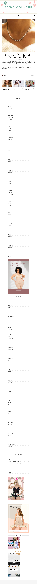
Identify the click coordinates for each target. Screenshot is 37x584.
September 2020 (10, 201)
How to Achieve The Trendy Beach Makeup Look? (16, 463)
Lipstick (9, 375)
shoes (9, 400)
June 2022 (9, 154)
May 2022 (9, 157)
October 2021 (10, 172)
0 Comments (33, 75)
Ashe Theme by (4, 582)
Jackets (9, 369)
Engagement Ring (11, 338)
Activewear (9, 300)
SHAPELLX (18, 503)
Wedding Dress (10, 442)
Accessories (9, 53)
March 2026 (10, 106)
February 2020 (10, 216)
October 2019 (10, 223)
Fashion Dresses (10, 349)
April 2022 (9, 159)
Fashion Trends (10, 353)
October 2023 (10, 124)
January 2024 (10, 119)
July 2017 (9, 254)
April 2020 (9, 212)
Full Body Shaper (10, 358)
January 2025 (10, 113)
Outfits (9, 389)
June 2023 (9, 128)
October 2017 (10, 247)
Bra (8, 325)
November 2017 (10, 245)
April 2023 (9, 132)
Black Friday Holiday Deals (12, 316)
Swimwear (9, 417)
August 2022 (10, 150)
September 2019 (10, 225)
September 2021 (10, 174)
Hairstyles (9, 364)
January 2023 (10, 139)
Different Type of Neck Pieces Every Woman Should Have (18, 56)
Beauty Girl (15, 53)
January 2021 (10, 192)
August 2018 (10, 229)
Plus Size (9, 391)
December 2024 (10, 115)
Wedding (9, 439)
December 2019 (10, 221)
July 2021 (9, 179)
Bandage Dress (10, 305)
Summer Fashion (10, 406)
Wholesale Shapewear (11, 444)
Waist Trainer (10, 435)
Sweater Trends (10, 415)
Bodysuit (9, 320)
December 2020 (10, 194)
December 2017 (10, 243)
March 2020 (10, 214)
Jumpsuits (9, 371)
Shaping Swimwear (11, 398)
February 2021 (10, 190)
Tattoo (9, 420)
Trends (9, 428)
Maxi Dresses (10, 380)
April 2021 (9, 185)
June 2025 (9, 110)
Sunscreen (9, 413)
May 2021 (9, 183)
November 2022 (10, 143)
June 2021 (9, 181)
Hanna (5, 75)
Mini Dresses (10, 382)
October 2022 (10, 146)
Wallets (9, 437)
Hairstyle (9, 362)
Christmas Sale (10, 329)
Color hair (9, 331)
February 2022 (10, 163)
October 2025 (10, 108)
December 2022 (10, 141)
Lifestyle (9, 373)
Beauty (9, 307)
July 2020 (9, 205)
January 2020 (10, 218)
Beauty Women (21, 53)
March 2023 (10, 135)
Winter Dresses (10, 446)
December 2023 (10, 121)
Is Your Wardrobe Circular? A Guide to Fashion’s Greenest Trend (18, 461)
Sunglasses (9, 411)
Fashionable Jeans (11, 356)
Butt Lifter (9, 327)
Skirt (8, 404)
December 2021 (10, 168)
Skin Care (9, 402)
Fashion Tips (27, 53)
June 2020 (9, 207)
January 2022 (10, 165)
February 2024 (10, 117)
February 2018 (10, 238)
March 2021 (10, 188)
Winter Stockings (10, 448)
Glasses (9, 360)
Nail (8, 384)
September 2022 (10, 148)
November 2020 (10, 196)
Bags (8, 303)
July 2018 (9, 232)
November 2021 (10, 170)
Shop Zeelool (18, 551)
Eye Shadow (10, 342)
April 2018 (9, 234)
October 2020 (10, 199)
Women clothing (10, 450)
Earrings (9, 336)
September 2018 (10, 227)
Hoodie (9, 367)
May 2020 (9, 210)
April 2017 (9, 256)
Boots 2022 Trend (11, 323)
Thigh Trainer (10, 424)
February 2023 (10, 137)
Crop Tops (9, 334)
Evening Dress (10, 340)
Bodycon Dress (10, 318)
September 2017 (10, 249)
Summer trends (10, 409)
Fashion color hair (10, 347)
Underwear (9, 431)
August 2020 (10, 203)
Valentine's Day (10, 433)
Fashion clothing (10, 345)
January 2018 (10, 240)
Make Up (9, 378)
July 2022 (9, 152)
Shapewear (9, 395)
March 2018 (10, 236)
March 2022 (10, 161)
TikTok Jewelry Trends (11, 426)
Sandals (9, 393)
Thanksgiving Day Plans (11, 422)
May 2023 (9, 130)
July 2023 (9, 126)
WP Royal (8, 582)
